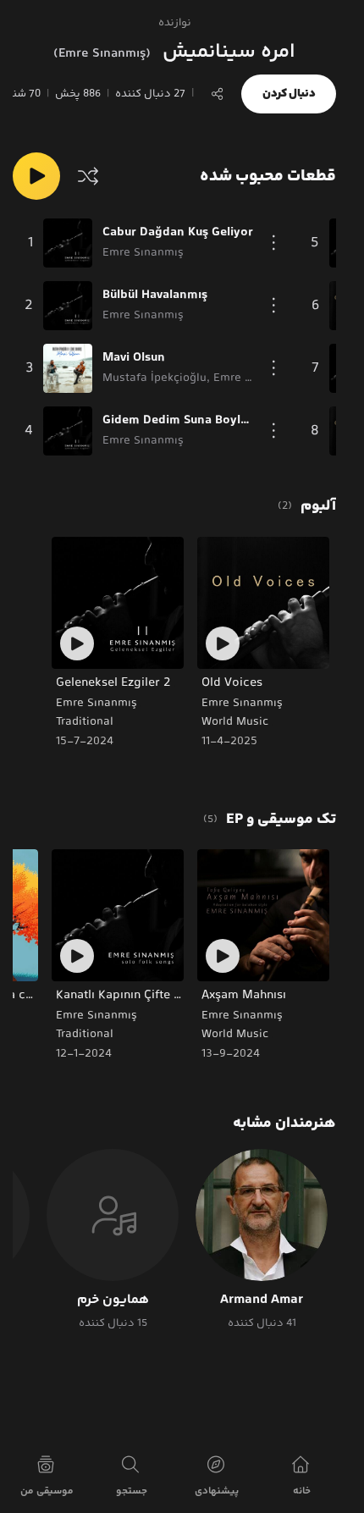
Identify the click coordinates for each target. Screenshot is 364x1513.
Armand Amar (261, 1300)
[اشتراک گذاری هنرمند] (217, 94)
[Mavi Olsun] (67, 368)
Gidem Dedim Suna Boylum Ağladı (177, 420)
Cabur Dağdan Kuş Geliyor (177, 232)
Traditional (84, 722)
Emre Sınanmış (242, 703)
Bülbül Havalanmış (154, 295)
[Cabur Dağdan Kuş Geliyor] (67, 243)
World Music (234, 722)
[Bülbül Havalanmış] (67, 305)
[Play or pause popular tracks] (36, 176)
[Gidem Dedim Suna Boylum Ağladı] (67, 431)
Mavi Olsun (133, 358)
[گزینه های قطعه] (273, 243)
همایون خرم (113, 1300)
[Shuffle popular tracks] (88, 176)
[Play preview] (223, 643)
